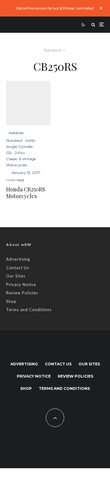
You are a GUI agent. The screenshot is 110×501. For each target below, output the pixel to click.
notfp (30, 140)
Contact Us (17, 267)
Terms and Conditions (29, 309)
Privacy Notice (21, 284)
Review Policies (22, 292)
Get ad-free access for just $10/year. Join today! (55, 8)
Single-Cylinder (19, 146)
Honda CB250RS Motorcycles (25, 192)
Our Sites (15, 275)
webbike (16, 132)
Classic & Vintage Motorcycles (21, 161)
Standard (14, 140)
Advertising (18, 259)
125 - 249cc (15, 152)
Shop (11, 301)
